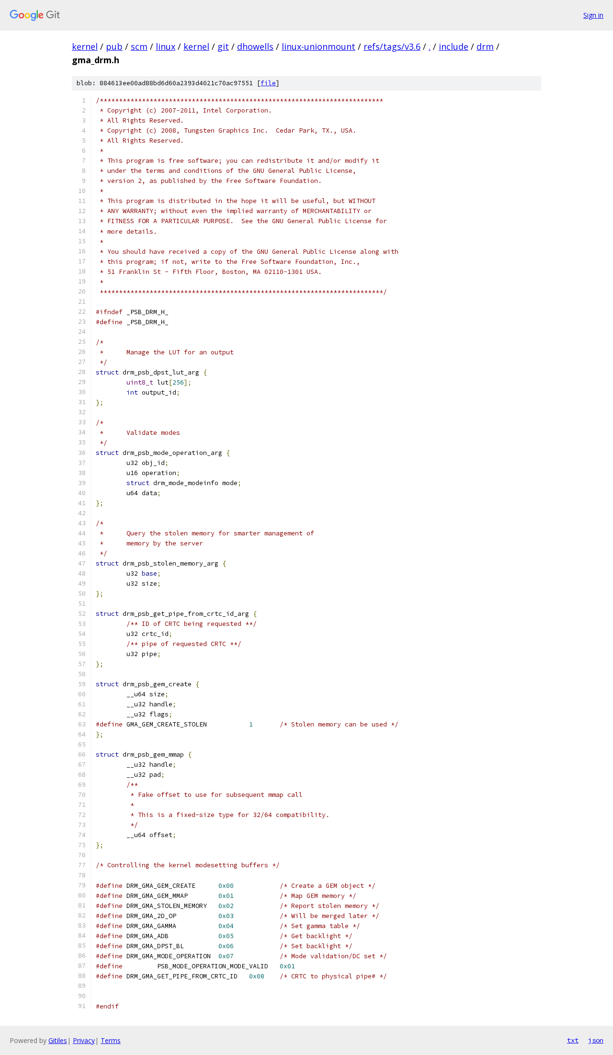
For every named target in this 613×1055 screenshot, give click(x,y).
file (268, 83)
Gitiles (57, 1040)
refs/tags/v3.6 (391, 46)
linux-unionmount (318, 46)
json (595, 1040)
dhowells (255, 46)
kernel (85, 46)
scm (139, 46)
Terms (111, 1040)
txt (573, 1040)
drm (485, 46)
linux (165, 46)
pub (114, 46)
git (223, 46)
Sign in (593, 15)
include (453, 46)
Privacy (84, 1040)
